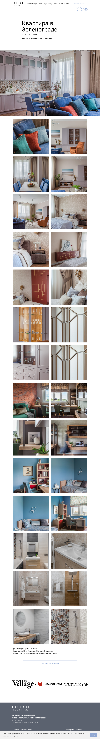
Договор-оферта (17, 720)
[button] (80, 4)
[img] (14, 23)
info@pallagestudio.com (22, 729)
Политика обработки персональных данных (26, 722)
